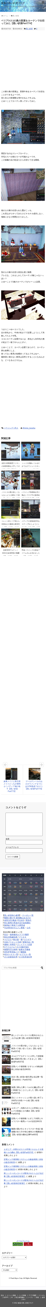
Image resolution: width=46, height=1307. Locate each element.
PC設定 (21, 920)
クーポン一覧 (27, 915)
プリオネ (22, 937)
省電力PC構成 (10, 920)
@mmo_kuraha (28, 428)
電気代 (28, 920)
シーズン (30, 1297)
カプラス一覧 (25, 954)
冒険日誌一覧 (28, 942)
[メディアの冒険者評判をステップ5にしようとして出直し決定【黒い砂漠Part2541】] (30, 509)
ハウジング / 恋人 (11, 428)
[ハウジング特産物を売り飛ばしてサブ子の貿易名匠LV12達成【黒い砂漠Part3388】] (30, 480)
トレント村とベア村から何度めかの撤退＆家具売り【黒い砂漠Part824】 (11, 524)
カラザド (27, 940)
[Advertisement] (23, 62)
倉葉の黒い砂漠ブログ (13, 3)
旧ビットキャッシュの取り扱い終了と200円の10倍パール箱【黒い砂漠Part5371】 (27, 1100)
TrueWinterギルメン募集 (14, 928)
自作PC (6, 1297)
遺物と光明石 (9, 945)
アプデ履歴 (32, 1295)
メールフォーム (23, 1241)
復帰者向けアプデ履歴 (19, 935)
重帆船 (23, 952)
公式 (28, 928)
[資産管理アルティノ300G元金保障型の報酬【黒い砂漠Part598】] (10, 538)
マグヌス (8, 940)
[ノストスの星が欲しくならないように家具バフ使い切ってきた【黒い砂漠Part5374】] (10, 480)
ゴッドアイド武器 (24, 945)
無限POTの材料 (10, 949)
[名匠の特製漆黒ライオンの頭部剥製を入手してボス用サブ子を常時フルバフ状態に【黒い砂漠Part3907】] (10, 451)
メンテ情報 (22, 1295)
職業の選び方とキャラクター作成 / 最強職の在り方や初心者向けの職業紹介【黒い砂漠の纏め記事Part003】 (27, 1132)
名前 (7, 839)
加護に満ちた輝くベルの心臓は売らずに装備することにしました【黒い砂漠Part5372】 (27, 1090)
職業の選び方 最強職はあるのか (17, 918)
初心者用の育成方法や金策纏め (17, 923)
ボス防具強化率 (25, 957)
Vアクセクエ (9, 947)
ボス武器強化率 (10, 957)
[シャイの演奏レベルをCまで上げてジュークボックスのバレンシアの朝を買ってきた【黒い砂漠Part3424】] (30, 451)
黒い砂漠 (29, 29)
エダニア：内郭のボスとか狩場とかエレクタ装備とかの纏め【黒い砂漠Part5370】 (27, 1111)
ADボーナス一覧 (11, 954)
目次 (6, 935)
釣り (24, 1299)
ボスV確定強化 (22, 947)
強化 (37, 1297)
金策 (43, 1297)
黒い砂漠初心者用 (11, 915)
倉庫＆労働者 (24, 949)
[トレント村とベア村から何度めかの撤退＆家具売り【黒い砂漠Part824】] (10, 509)
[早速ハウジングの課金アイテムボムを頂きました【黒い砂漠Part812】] (30, 538)
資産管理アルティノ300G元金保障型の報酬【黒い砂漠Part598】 (10, 553)
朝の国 (16, 940)
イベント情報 (11, 1295)
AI (12, 1297)
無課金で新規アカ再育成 (14, 925)
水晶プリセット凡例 (12, 942)
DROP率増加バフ (11, 952)
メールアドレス (12, 847)
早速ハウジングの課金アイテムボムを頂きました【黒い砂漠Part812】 (31, 553)
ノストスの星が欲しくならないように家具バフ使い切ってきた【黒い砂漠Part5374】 (27, 1048)
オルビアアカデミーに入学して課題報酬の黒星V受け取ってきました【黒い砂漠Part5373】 (27, 1059)
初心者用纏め (20, 1297)
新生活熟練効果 (10, 937)
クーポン (42, 1295)
